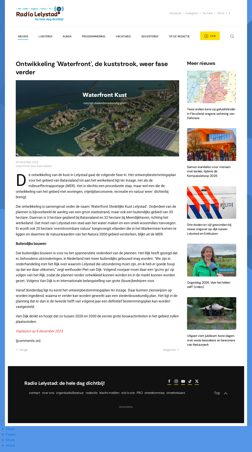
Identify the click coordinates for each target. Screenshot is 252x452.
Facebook (176, 13)
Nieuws (23, 36)
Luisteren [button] (45, 36)
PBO (140, 393)
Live (213, 36)
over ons (48, 393)
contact (34, 393)
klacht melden (109, 393)
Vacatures (123, 36)
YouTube (207, 13)
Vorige (23, 350)
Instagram (191, 13)
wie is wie (128, 393)
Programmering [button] (93, 36)
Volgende (169, 350)
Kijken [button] (67, 36)
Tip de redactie (179, 36)
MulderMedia (126, 407)
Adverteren (149, 36)
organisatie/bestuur (70, 393)
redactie (91, 393)
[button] (232, 36)
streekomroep (154, 393)
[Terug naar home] (40, 13)
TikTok (220, 13)
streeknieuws (175, 393)
